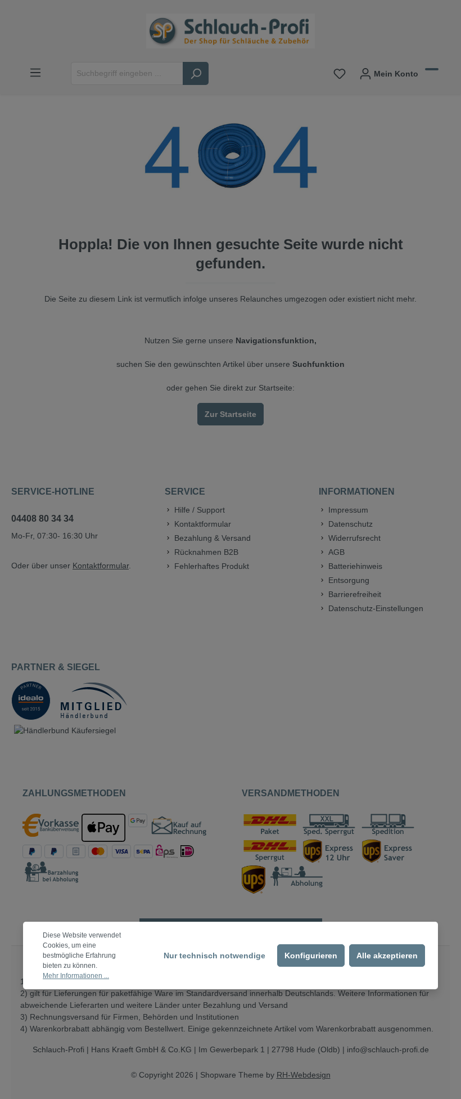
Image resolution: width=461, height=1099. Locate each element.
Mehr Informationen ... (76, 976)
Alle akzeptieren (387, 955)
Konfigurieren (310, 955)
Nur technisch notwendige (214, 955)
